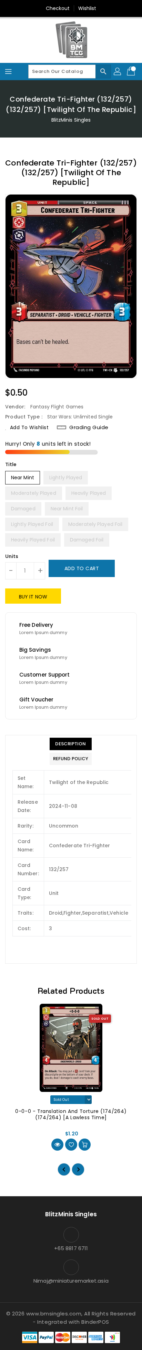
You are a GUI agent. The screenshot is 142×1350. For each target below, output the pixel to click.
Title (11, 464)
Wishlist (87, 8)
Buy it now (33, 596)
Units (12, 556)
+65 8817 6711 (71, 1248)
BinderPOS (95, 1321)
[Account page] (118, 71)
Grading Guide (89, 427)
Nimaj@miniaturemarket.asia (71, 1280)
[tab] (71, 744)
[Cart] (132, 71)
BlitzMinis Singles (71, 119)
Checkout (58, 8)
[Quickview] (57, 1145)
